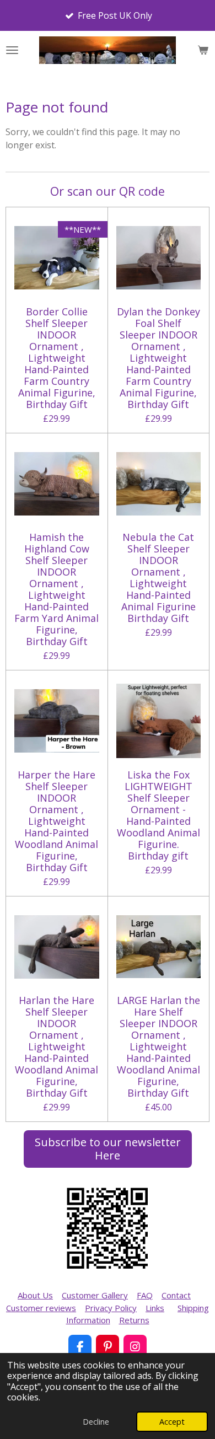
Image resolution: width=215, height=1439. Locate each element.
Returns (134, 1319)
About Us (35, 1295)
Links (155, 1307)
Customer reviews (41, 1307)
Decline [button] (96, 1421)
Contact (176, 1295)
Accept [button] (172, 1421)
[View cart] (203, 50)
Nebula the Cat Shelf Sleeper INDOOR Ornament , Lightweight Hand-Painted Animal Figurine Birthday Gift (158, 577)
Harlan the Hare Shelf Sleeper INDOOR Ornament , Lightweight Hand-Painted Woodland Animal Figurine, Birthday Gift (56, 1047)
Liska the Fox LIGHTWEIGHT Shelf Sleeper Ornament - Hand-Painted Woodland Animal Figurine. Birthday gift (158, 815)
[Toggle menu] (12, 50)
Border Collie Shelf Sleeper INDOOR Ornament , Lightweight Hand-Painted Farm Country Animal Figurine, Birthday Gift (56, 358)
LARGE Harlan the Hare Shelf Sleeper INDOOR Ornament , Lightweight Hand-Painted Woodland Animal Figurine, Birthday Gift (158, 1047)
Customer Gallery (95, 1295)
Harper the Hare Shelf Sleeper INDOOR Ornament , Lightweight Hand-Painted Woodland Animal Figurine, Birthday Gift (56, 821)
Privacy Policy (111, 1307)
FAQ (145, 1295)
